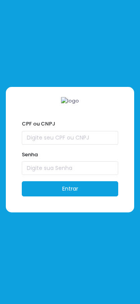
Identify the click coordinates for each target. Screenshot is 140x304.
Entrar (70, 189)
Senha (30, 154)
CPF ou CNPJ (38, 123)
